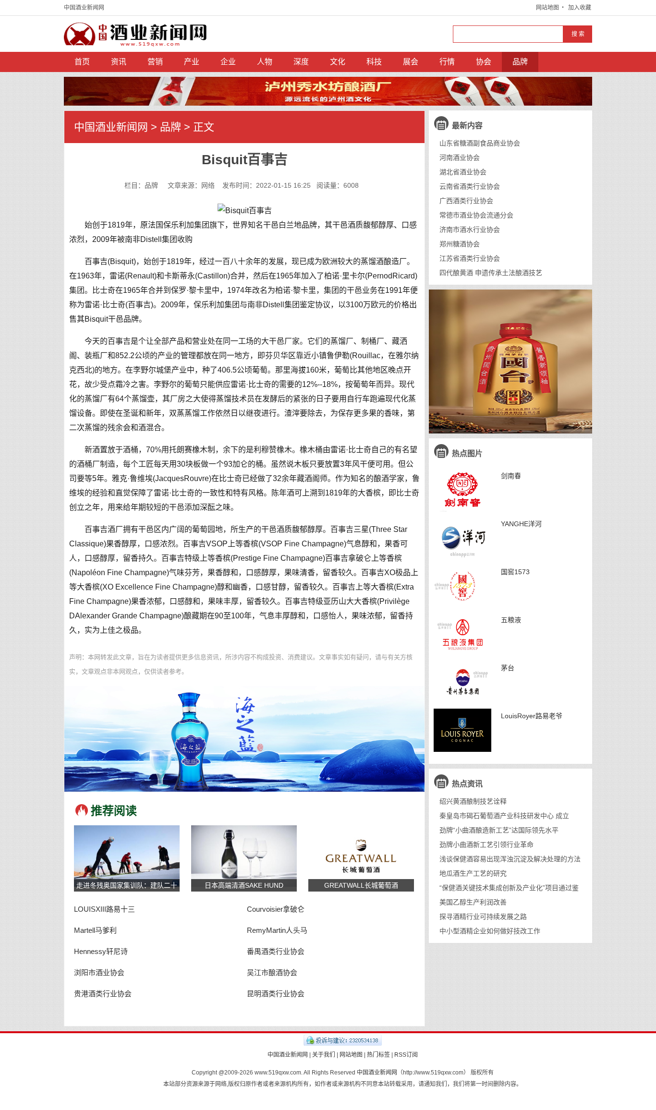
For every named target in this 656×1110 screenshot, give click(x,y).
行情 (447, 62)
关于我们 (323, 1054)
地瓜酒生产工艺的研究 (473, 873)
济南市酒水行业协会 (469, 229)
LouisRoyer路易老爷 (531, 716)
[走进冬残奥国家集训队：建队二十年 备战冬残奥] (127, 855)
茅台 (507, 668)
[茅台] (462, 682)
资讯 (118, 62)
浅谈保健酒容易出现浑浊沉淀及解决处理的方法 (510, 859)
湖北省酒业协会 (462, 172)
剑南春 (511, 476)
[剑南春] (462, 490)
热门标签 (378, 1054)
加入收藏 (579, 7)
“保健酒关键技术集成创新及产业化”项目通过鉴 (509, 888)
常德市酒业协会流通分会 (476, 215)
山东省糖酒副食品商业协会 (479, 143)
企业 (228, 62)
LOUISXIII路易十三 (104, 909)
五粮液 (511, 620)
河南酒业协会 (459, 157)
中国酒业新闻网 (84, 7)
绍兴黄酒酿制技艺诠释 (473, 801)
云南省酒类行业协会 (469, 186)
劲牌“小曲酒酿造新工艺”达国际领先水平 (499, 830)
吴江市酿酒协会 (272, 972)
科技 (374, 62)
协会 (483, 62)
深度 (301, 62)
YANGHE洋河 (521, 524)
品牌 (520, 62)
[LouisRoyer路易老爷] (462, 730)
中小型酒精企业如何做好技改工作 (489, 931)
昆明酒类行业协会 (275, 993)
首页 (82, 62)
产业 (191, 62)
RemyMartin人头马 (277, 930)
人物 (264, 62)
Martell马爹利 (95, 930)
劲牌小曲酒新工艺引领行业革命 (486, 844)
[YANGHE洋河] (462, 538)
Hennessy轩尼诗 (101, 951)
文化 (337, 62)
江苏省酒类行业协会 (469, 258)
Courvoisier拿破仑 (275, 909)
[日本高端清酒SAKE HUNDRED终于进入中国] (244, 855)
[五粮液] (462, 634)
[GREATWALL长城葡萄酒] (361, 855)
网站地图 (547, 7)
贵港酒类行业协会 (103, 993)
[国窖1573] (462, 586)
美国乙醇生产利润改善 (473, 902)
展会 (410, 62)
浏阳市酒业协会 (99, 972)
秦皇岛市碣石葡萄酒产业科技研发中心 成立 (504, 816)
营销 (155, 62)
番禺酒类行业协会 (275, 951)
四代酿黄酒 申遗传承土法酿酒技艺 (490, 273)
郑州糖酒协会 (459, 244)
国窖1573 (515, 572)
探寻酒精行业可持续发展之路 (483, 916)
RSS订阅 (406, 1054)
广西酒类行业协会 (466, 201)
